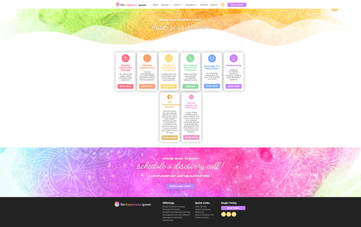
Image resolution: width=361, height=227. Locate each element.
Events (177, 5)
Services (165, 5)
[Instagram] (223, 5)
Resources (190, 5)
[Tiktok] (234, 214)
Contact (214, 5)
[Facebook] (223, 214)
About (155, 5)
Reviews (204, 5)
